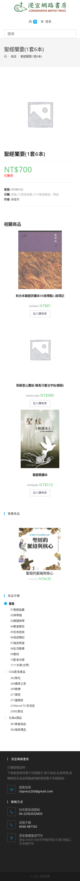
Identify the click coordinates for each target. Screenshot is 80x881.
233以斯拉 (16, 711)
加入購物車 (40, 314)
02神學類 (16, 615)
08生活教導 (17, 648)
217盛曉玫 (16, 700)
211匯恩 (15, 694)
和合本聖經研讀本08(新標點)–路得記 (40, 296)
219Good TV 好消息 (22, 706)
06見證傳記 (17, 637)
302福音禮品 (18, 729)
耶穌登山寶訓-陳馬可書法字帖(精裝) (40, 385)
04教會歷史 (17, 626)
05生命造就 (17, 632)
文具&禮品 (15, 718)
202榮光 (15, 678)
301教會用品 (18, 724)
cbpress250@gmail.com (36, 791)
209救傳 (15, 689)
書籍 (14, 194)
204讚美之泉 (18, 683)
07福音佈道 (17, 643)
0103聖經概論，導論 (46, 194)
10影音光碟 (17, 660)
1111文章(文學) (19, 665)
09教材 (14, 654)
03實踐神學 (17, 621)
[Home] (5, 56)
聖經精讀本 (40, 475)
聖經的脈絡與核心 (39, 573)
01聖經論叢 (25, 194)
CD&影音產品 (17, 672)
